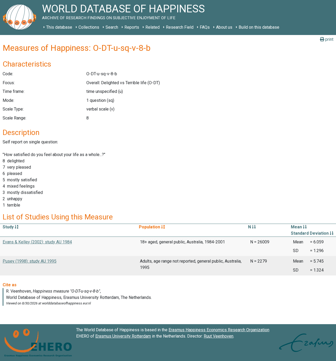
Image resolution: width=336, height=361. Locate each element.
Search (112, 27)
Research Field (179, 27)
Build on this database (259, 27)
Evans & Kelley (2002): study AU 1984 (37, 241)
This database (59, 27)
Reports (131, 27)
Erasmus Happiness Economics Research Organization (219, 329)
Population (150, 226)
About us (224, 27)
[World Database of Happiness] (21, 17)
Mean (297, 226)
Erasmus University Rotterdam (123, 336)
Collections (88, 27)
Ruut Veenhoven (218, 336)
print (328, 39)
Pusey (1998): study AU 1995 (29, 261)
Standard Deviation (310, 233)
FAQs (205, 27)
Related (152, 27)
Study (9, 226)
